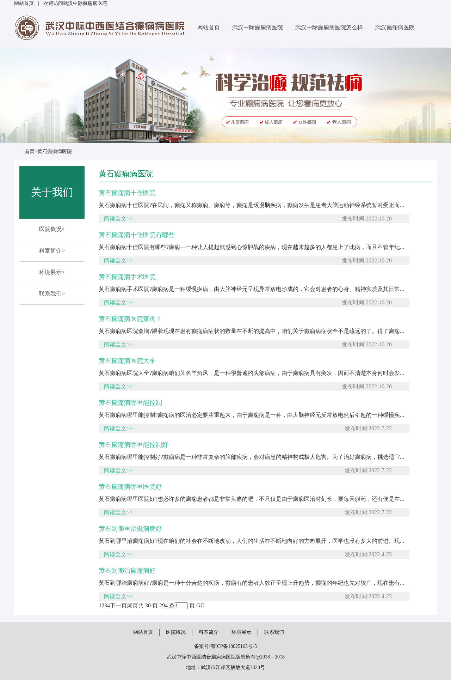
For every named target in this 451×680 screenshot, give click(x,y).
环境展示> (52, 272)
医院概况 (176, 632)
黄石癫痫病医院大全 (127, 360)
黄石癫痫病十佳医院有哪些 (137, 234)
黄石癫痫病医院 (54, 151)
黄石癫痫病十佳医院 (127, 192)
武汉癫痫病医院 (395, 27)
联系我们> (52, 294)
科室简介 (208, 632)
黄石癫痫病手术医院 (127, 276)
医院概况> (52, 229)
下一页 (118, 605)
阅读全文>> (118, 218)
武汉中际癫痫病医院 (257, 27)
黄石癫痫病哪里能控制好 (133, 444)
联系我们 (274, 632)
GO (200, 605)
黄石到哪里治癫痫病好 (130, 528)
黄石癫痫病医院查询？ (130, 318)
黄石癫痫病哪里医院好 (130, 486)
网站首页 (24, 3)
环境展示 (241, 632)
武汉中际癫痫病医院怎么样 (329, 27)
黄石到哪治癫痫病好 (127, 570)
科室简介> (52, 251)
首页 (30, 151)
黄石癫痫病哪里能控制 (130, 402)
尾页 (132, 605)
